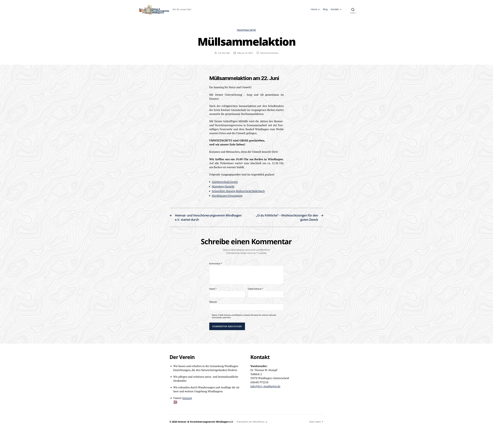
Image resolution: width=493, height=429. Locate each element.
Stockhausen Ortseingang (227, 195)
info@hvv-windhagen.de (265, 386)
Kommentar (215, 264)
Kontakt (335, 9)
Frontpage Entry (246, 30)
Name (212, 289)
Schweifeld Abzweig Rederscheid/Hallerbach (238, 191)
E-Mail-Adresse (255, 289)
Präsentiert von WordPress (250, 421)
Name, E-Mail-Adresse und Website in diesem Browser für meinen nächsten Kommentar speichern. (244, 316)
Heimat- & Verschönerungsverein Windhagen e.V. (205, 421)
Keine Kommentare (269, 53)
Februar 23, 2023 (245, 53)
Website (213, 301)
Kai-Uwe (226, 53)
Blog (325, 9)
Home (314, 9)
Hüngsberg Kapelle (223, 186)
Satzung (187, 398)
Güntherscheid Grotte (225, 182)
